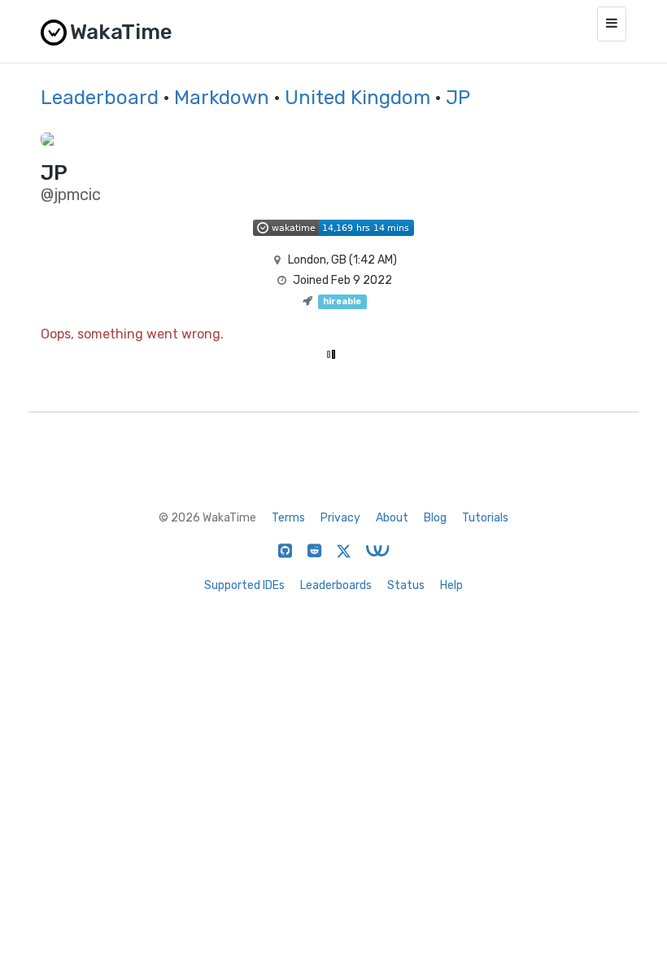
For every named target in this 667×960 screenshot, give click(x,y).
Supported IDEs (244, 585)
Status (406, 585)
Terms (288, 518)
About (392, 518)
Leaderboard (100, 97)
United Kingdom (357, 97)
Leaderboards (336, 585)
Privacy (340, 518)
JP (458, 97)
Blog (435, 518)
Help (451, 585)
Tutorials (485, 518)
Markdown (221, 97)
